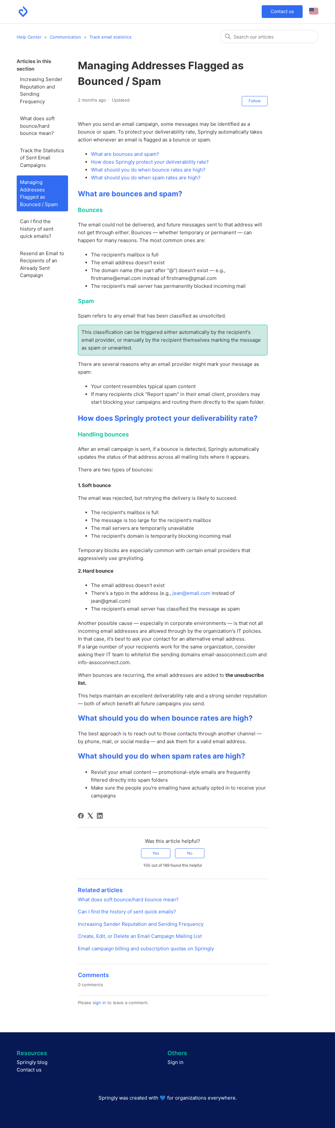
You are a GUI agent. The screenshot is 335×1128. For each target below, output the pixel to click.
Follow (255, 100)
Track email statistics (110, 37)
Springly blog (32, 1062)
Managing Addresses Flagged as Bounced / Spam (39, 193)
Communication (65, 37)
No (189, 853)
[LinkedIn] (100, 816)
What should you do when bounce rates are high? (148, 170)
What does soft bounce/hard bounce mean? (37, 125)
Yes (155, 853)
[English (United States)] (313, 12)
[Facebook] (81, 816)
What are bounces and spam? (125, 154)
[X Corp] (90, 816)
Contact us (282, 11)
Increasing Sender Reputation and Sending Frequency (41, 90)
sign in (99, 1002)
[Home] (23, 12)
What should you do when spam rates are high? (146, 177)
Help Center (29, 37)
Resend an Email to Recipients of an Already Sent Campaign (42, 264)
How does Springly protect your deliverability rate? (150, 162)
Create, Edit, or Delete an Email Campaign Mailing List (140, 936)
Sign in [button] (176, 1062)
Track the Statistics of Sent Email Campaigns (42, 157)
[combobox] (269, 36)
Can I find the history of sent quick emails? (36, 228)
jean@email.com (191, 593)
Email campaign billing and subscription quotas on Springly (146, 948)
